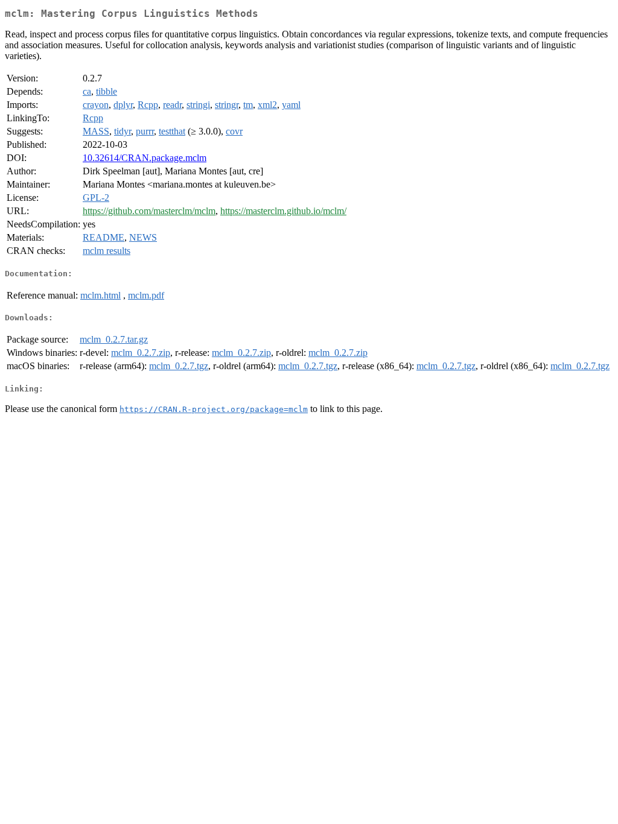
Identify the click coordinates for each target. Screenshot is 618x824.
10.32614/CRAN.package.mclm (144, 158)
